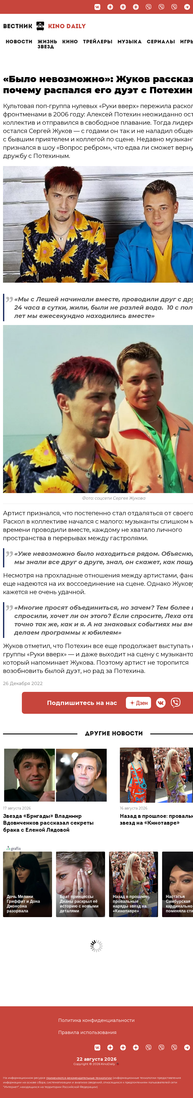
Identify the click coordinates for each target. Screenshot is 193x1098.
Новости (19, 42)
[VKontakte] (97, 7)
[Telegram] (187, 7)
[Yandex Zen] (110, 7)
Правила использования (87, 1032)
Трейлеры (97, 42)
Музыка (129, 42)
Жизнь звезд (47, 45)
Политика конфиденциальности (96, 1020)
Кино (70, 42)
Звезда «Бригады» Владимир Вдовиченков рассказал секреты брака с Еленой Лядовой (48, 823)
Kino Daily (44, 27)
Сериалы (161, 42)
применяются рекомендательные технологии (79, 1078)
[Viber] (149, 7)
